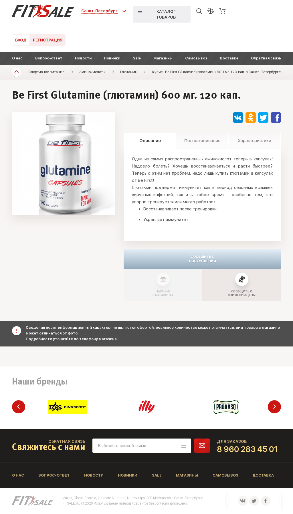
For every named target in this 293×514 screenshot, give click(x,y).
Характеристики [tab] (254, 140)
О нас (17, 58)
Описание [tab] (150, 140)
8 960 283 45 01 (247, 449)
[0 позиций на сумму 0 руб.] (222, 11)
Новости (83, 58)
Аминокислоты (92, 72)
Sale (137, 58)
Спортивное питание (46, 72)
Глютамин (128, 72)
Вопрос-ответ (48, 58)
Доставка (228, 58)
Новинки (112, 58)
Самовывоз (196, 58)
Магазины (163, 58)
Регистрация (47, 40)
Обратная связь (266, 58)
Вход (21, 40)
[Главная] (16, 72)
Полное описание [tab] (202, 140)
